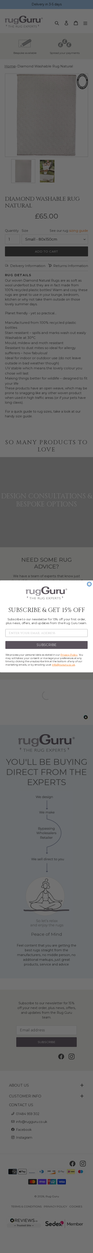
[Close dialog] (89, 584)
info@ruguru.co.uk (63, 665)
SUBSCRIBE (47, 645)
